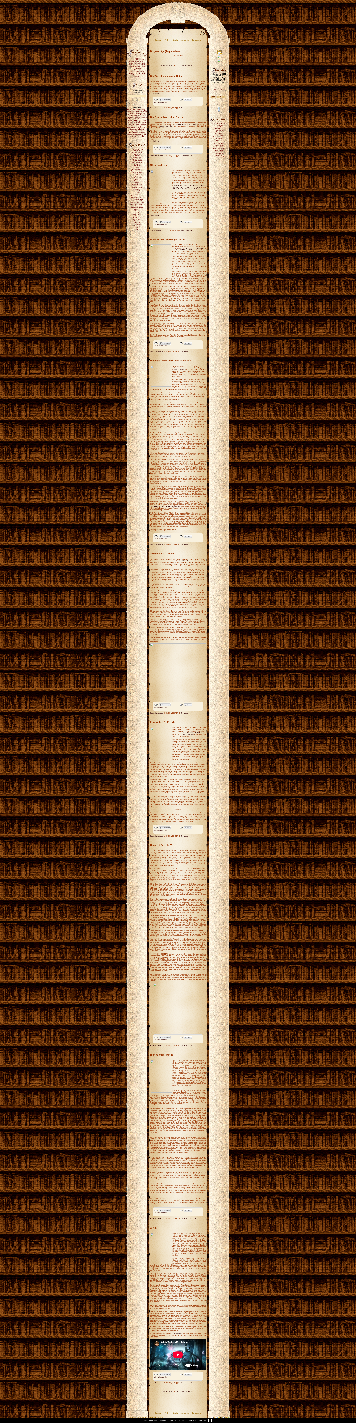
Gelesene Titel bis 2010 (137, 60)
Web (137, 216)
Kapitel (137, 179)
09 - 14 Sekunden (188, 734)
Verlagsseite (177, 1333)
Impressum (185, 40)
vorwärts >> (188, 65)
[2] (171, 65)
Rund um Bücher (137, 204)
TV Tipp (137, 211)
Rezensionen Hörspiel (137, 202)
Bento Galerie (137, 159)
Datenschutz (196, 40)
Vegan (137, 76)
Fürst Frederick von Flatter (219, 137)
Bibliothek (137, 166)
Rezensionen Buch (137, 196)
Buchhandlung (137, 169)
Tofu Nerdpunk (219, 157)
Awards (137, 156)
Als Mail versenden (160, 102)
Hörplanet (219, 138)
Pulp (137, 192)
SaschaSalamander (156, 108)
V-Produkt (137, 221)
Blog (137, 167)
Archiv (167, 40)
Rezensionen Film (137, 199)
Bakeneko (219, 125)
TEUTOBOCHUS (185, 561)
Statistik (137, 209)
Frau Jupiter (219, 135)
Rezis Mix (137, 70)
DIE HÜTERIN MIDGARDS (195, 248)
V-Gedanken (137, 217)
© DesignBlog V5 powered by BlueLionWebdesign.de (145, 1417)
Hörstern (219, 140)
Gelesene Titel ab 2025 (137, 66)
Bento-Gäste (137, 157)
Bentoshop (219, 130)
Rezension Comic (137, 197)
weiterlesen (155, 93)
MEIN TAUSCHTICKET (219, 123)
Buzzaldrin (219, 132)
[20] (182, 65)
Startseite (158, 40)
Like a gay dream (219, 148)
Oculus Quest (137, 187)
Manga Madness (219, 150)
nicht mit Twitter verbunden (181, 100)
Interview (137, 164)
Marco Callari (219, 152)
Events (137, 174)
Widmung (137, 226)
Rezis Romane (137, 68)
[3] (173, 65)
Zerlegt (137, 227)
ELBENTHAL (180, 124)
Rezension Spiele (137, 207)
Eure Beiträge (137, 172)
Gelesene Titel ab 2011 (137, 61)
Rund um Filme (137, 206)
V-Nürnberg (137, 219)
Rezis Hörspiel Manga (137, 71)
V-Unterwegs (137, 224)
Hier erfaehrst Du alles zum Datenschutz (190, 1421)
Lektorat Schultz (219, 145)
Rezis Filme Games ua (137, 73)
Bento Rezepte (137, 161)
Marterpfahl (219, 153)
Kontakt (175, 40)
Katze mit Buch (219, 143)
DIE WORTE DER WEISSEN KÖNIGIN (186, 189)
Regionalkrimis (193, 124)
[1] (169, 65)
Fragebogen (137, 176)
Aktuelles (137, 151)
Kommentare (185, 108)
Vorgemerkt (137, 214)
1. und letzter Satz (137, 149)
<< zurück (164, 65)
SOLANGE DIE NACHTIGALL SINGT (187, 187)
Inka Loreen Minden (219, 142)
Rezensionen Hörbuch (137, 201)
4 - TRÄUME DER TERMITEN (191, 733)
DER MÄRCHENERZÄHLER (194, 185)
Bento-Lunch (219, 128)
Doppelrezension (137, 171)
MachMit (137, 181)
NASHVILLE (177, 185)
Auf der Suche (137, 152)
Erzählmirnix (219, 133)
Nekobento (219, 155)
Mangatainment (137, 184)
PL (191, 108)
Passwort (137, 189)
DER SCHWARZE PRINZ (184, 250)
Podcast (137, 191)
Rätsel (137, 194)
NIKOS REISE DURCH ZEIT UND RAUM (165, 506)
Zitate (137, 229)
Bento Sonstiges (137, 162)
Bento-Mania (219, 127)
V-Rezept (137, 222)
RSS (191, 1218)
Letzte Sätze (219, 147)
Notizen (137, 186)
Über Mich (137, 58)
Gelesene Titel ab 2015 (137, 63)
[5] (177, 65)
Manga (137, 182)
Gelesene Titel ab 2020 (137, 65)
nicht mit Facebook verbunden (156, 100)
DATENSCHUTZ (219, 89)
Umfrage (137, 212)
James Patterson (179, 369)
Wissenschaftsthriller (166, 126)
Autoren (137, 154)
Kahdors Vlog (137, 177)
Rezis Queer (137, 75)
